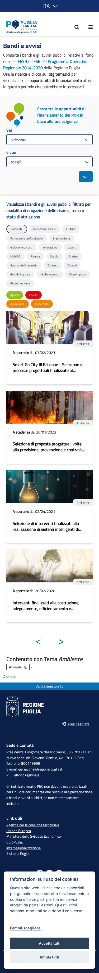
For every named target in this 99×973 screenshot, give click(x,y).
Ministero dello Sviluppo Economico (33, 836)
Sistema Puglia (17, 853)
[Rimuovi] (25, 667)
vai (85, 176)
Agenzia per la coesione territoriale (32, 825)
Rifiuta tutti (49, 957)
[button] (49, 6)
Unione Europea (18, 831)
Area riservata (78, 724)
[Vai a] (20, 27)
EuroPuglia (14, 842)
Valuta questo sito (49, 686)
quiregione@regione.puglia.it (40, 769)
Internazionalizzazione (23, 848)
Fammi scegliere (25, 928)
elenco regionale (26, 775)
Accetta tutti (49, 943)
